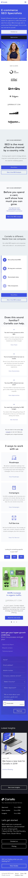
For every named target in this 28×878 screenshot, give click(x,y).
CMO (7, 557)
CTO (21, 557)
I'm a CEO (17, 813)
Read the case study (14, 617)
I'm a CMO (17, 807)
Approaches (14, 37)
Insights (4, 813)
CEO (14, 557)
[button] (25, 2)
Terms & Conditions (17, 874)
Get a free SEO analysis (14, 216)
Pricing (14, 846)
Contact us (14, 31)
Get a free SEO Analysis (14, 172)
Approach (5, 807)
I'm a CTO (17, 810)
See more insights (14, 787)
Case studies (6, 810)
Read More (14, 167)
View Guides (14, 866)
